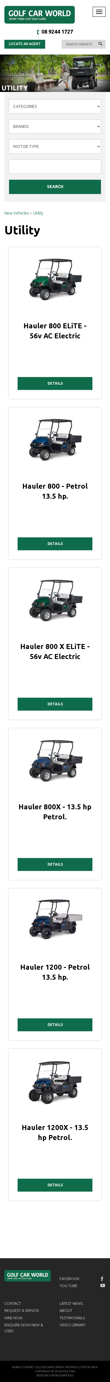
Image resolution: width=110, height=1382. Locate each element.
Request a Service (21, 1310)
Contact (12, 1303)
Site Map (47, 1367)
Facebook (69, 1278)
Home (16, 1367)
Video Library (73, 1325)
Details (55, 383)
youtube (103, 1286)
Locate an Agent (25, 44)
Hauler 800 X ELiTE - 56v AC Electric (55, 651)
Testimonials (72, 1318)
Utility (38, 213)
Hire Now (13, 1318)
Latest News (71, 1303)
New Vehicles (17, 213)
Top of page (89, 1367)
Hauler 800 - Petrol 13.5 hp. (55, 491)
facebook (103, 1279)
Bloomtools (64, 1375)
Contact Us (31, 1367)
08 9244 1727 (57, 31)
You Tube (68, 1286)
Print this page (66, 1367)
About (66, 1310)
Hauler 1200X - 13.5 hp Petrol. (55, 1132)
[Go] (100, 44)
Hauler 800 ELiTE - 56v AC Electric (55, 331)
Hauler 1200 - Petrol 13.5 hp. (55, 972)
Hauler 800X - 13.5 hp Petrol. (55, 812)
